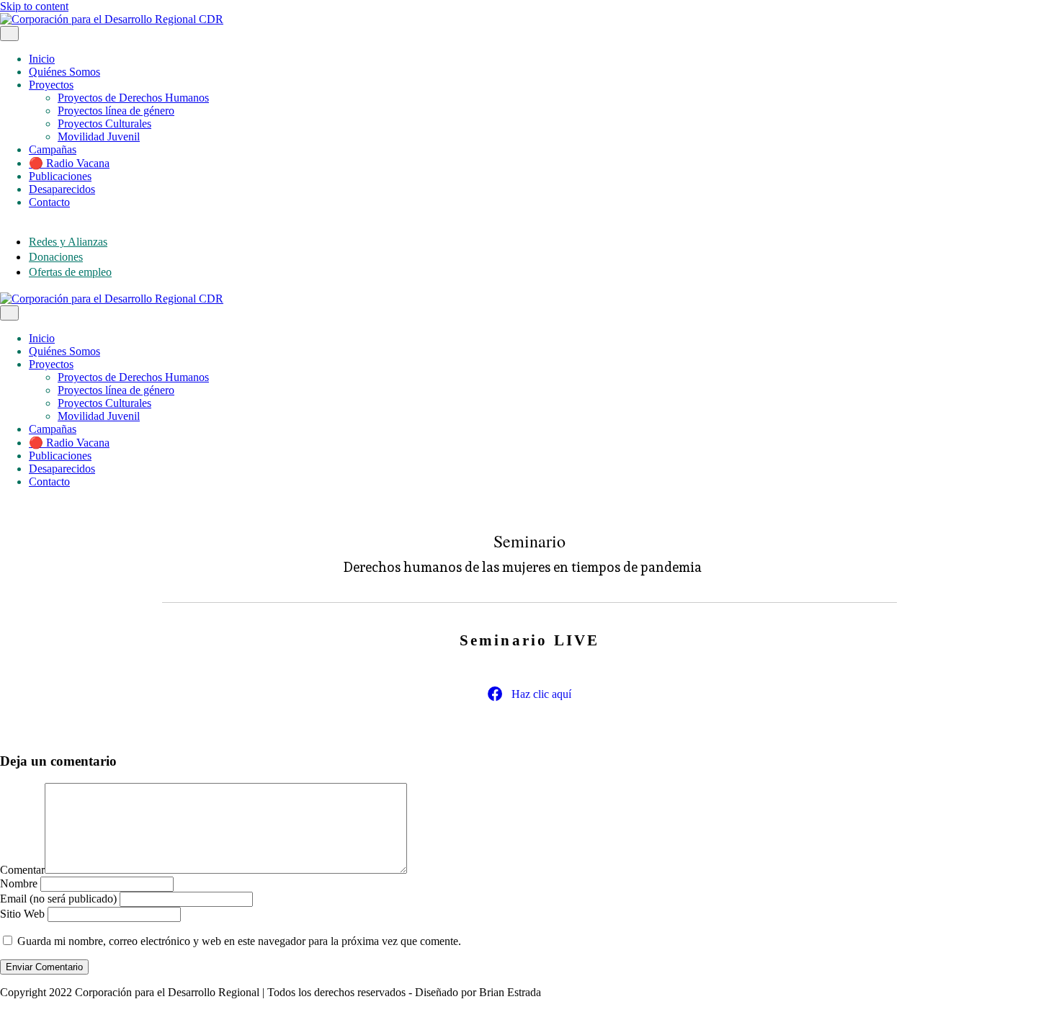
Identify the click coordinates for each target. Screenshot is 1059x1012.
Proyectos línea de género (116, 110)
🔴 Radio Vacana (69, 163)
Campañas (52, 149)
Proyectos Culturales (104, 123)
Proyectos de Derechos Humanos (133, 97)
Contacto (49, 202)
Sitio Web (22, 914)
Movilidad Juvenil (99, 136)
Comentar (22, 870)
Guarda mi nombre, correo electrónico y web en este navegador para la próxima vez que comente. (239, 941)
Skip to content (34, 6)
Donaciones (56, 257)
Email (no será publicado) (58, 898)
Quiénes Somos (64, 72)
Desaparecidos (62, 189)
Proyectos (51, 85)
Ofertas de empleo (70, 272)
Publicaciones (60, 176)
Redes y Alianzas (68, 242)
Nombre (18, 883)
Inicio (42, 59)
